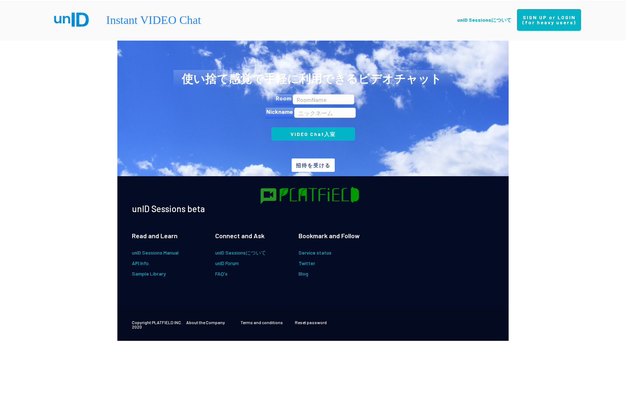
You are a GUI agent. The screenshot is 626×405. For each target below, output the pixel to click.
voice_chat (268, 196)
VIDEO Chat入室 (313, 134)
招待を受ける (313, 165)
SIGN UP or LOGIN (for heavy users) (551, 19)
